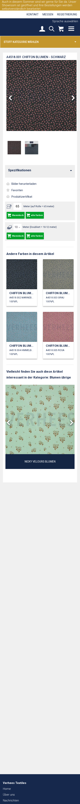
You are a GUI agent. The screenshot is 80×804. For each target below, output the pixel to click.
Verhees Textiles (16, 27)
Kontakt (33, 14)
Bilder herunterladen (24, 183)
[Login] (42, 29)
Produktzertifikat (21, 196)
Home (7, 789)
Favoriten (17, 190)
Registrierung (67, 14)
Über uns (9, 794)
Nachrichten (11, 800)
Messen (48, 14)
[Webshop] (60, 29)
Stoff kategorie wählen (21, 41)
